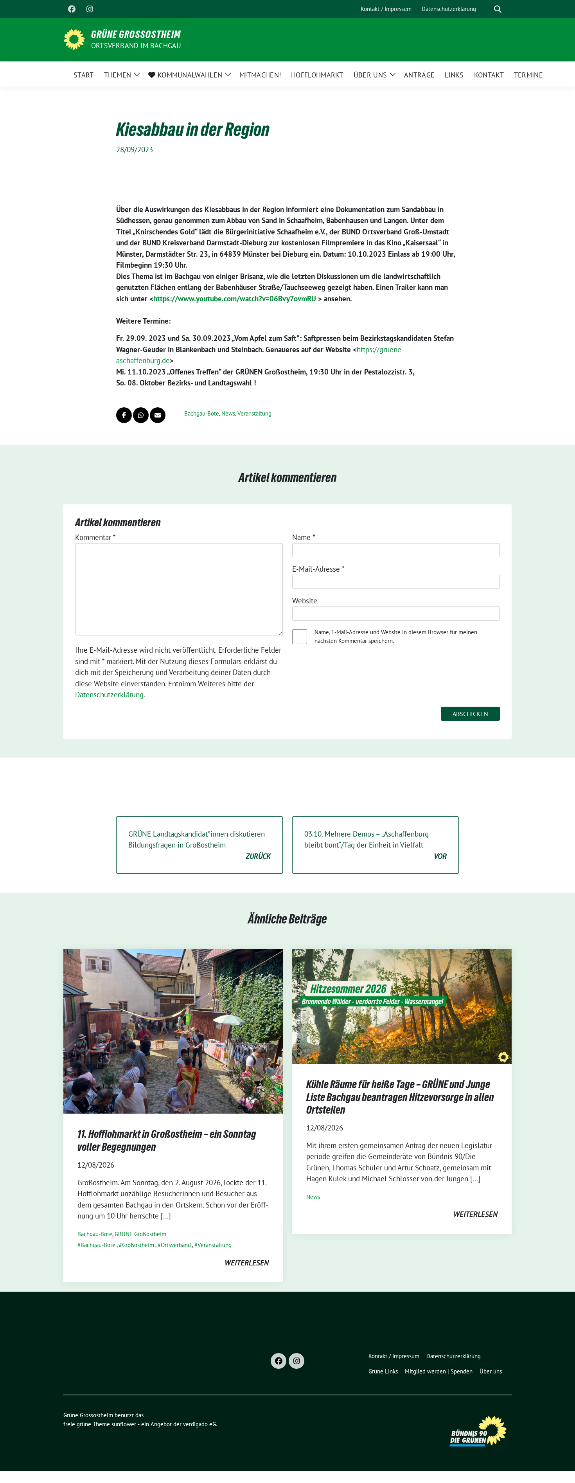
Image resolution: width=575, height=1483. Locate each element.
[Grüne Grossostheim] (74, 38)
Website (304, 600)
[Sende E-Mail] (157, 415)
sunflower (123, 1424)
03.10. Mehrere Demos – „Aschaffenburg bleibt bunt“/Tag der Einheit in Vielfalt (375, 845)
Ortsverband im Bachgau (136, 45)
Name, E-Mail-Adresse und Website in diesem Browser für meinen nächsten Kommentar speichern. (395, 636)
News (228, 413)
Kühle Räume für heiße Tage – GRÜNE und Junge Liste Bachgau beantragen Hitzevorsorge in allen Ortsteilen (400, 1097)
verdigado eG (199, 1424)
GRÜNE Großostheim (140, 1234)
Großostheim (138, 1245)
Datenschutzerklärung (109, 694)
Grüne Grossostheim (136, 34)
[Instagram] (89, 9)
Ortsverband (176, 1245)
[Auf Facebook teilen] (124, 415)
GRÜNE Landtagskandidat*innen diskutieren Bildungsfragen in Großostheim (199, 845)
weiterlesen (247, 1262)
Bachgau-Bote (201, 413)
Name (303, 537)
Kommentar (95, 537)
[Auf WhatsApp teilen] (141, 415)
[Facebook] (71, 9)
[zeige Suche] (497, 9)
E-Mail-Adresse (318, 569)
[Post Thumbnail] (173, 1030)
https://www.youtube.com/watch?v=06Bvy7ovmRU (234, 298)
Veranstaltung (254, 413)
